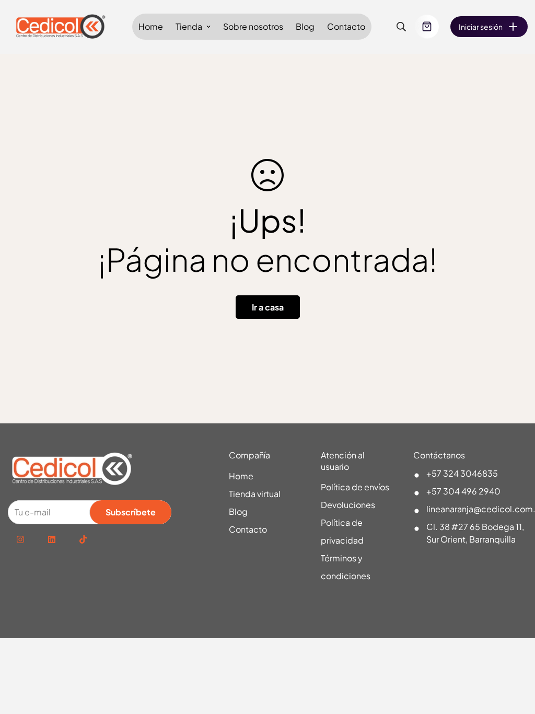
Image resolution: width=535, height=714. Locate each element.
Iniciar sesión (481, 26)
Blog (305, 26)
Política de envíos (355, 486)
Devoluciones (348, 504)
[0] (427, 27)
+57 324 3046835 (462, 473)
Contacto (346, 26)
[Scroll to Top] (515, 657)
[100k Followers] (20, 539)
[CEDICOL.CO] (61, 27)
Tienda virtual (255, 493)
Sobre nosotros (253, 26)
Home (150, 26)
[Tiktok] (83, 539)
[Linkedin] (51, 539)
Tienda (189, 26)
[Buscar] (401, 26)
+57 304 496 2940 (463, 491)
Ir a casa (268, 307)
